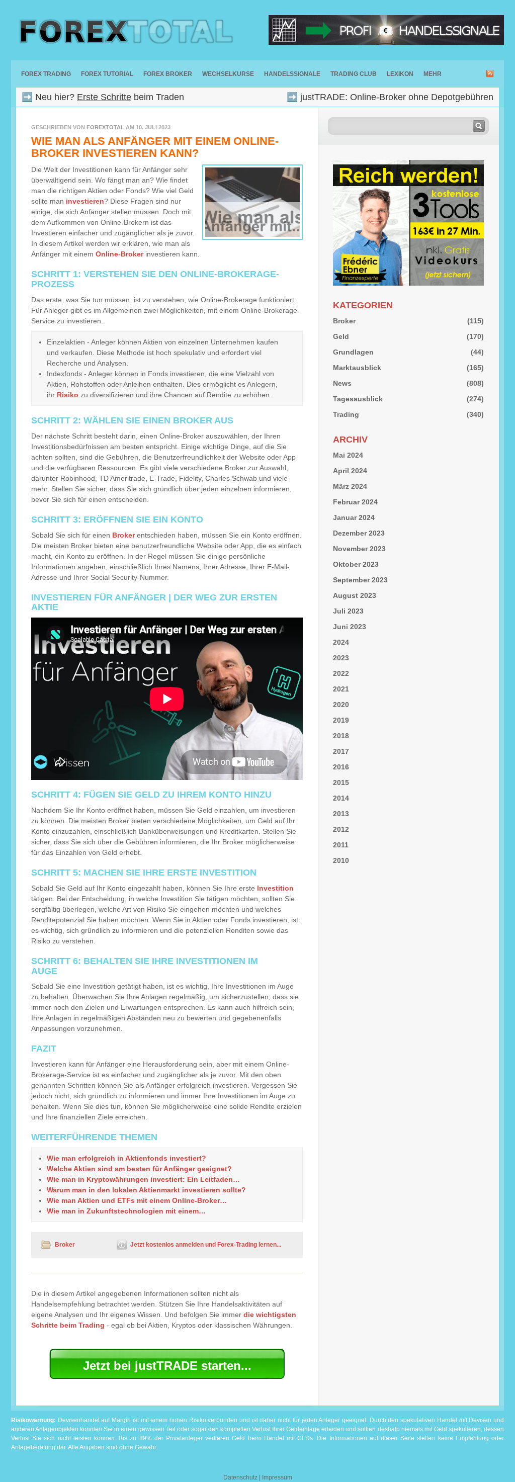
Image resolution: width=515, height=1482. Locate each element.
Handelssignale (292, 73)
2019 (341, 720)
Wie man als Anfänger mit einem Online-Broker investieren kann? (155, 147)
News (342, 383)
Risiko (67, 395)
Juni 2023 (349, 627)
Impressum (277, 1477)
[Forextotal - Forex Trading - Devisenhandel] (124, 30)
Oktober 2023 (356, 564)
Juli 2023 (348, 611)
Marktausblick (357, 368)
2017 (341, 751)
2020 (341, 705)
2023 (341, 658)
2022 (341, 673)
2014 (341, 798)
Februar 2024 (355, 502)
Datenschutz (240, 1477)
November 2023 (359, 549)
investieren (85, 201)
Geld (341, 336)
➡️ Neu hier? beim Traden (103, 97)
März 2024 (350, 486)
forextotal (105, 127)
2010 (341, 860)
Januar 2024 (354, 517)
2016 (341, 767)
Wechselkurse (228, 73)
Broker (123, 535)
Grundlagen (353, 352)
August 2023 (354, 595)
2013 (341, 814)
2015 (341, 782)
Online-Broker (119, 254)
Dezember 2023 (359, 533)
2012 (341, 829)
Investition (275, 888)
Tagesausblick (358, 399)
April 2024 (350, 471)
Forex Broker (167, 73)
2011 (341, 845)
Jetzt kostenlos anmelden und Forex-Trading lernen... (205, 1244)
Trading (346, 414)
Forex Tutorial (107, 73)
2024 (341, 642)
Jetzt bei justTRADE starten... (167, 1365)
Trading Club (353, 73)
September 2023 (360, 580)
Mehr (432, 73)
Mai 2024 (348, 455)
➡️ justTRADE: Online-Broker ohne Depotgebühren (390, 97)
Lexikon (400, 73)
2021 (341, 689)
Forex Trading (46, 73)
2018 (341, 736)
